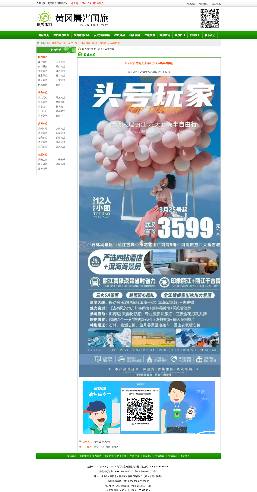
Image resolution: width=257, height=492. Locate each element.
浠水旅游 (42, 133)
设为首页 (203, 3)
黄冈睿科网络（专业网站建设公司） (134, 486)
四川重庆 (42, 66)
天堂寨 (103, 42)
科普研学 (42, 164)
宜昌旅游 (42, 102)
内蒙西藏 (42, 84)
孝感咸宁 (60, 111)
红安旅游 (42, 137)
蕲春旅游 (60, 142)
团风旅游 (60, 146)
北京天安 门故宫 (89, 42)
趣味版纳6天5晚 (102, 441)
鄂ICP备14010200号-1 (146, 471)
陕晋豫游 (42, 80)
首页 (100, 49)
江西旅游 (60, 71)
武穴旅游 (42, 146)
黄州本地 (42, 128)
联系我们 (191, 3)
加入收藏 (216, 3)
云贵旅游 (60, 62)
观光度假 (42, 159)
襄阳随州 (60, 102)
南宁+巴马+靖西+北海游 (106, 447)
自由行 (59, 84)
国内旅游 (42, 57)
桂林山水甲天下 (71, 42)
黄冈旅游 (42, 123)
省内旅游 (42, 92)
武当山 (41, 106)
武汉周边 (42, 97)
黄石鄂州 (42, 115)
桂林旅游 (60, 75)
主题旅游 (42, 154)
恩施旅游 (60, 97)
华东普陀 (42, 62)
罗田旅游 (60, 128)
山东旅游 (60, 80)
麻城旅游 (60, 133)
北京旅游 (42, 71)
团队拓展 (60, 164)
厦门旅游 (60, 66)
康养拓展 (42, 168)
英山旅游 (60, 137)
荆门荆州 (42, 111)
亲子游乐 (60, 159)
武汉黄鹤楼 (114, 42)
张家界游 (56, 42)
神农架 (59, 106)
